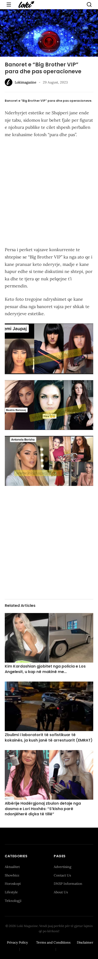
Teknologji (13, 901)
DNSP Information (68, 883)
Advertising (62, 867)
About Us (61, 892)
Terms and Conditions (53, 942)
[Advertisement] (49, 193)
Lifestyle (11, 892)
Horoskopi (13, 883)
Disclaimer (85, 942)
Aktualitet (12, 867)
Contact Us (62, 875)
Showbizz (12, 875)
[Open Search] (89, 4)
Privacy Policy (17, 942)
